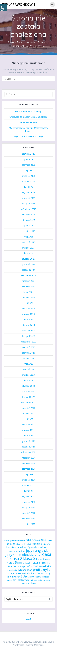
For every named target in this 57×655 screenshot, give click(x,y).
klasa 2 (16, 558)
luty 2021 (28, 491)
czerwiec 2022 (28, 413)
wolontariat (37, 580)
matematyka (42, 566)
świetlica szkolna (28, 583)
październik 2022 (28, 402)
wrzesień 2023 (28, 347)
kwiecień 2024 (28, 308)
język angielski (37, 550)
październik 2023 (28, 341)
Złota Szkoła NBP (28, 122)
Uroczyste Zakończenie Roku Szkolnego (29, 116)
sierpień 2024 (28, 286)
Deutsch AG (46, 544)
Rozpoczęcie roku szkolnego (28, 111)
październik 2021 (28, 452)
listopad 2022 (28, 397)
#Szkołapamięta (10, 541)
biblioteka (32, 540)
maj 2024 (28, 303)
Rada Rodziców (32, 573)
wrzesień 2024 (28, 281)
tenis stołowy (19, 580)
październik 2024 (28, 275)
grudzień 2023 (28, 330)
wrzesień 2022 (28, 408)
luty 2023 (28, 380)
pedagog (27, 570)
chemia (27, 544)
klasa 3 (29, 558)
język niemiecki (19, 554)
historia (22, 551)
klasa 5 (12, 562)
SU (23, 576)
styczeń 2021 (28, 496)
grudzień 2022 (28, 391)
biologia (19, 544)
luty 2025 (28, 253)
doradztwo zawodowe (16, 547)
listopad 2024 (28, 269)
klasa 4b (47, 559)
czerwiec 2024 (28, 297)
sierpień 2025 (28, 220)
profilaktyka (41, 569)
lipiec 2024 (28, 292)
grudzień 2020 (28, 502)
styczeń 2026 (28, 192)
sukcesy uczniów (33, 576)
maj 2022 (28, 419)
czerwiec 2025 (28, 231)
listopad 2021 (28, 446)
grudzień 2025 (28, 198)
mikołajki (17, 570)
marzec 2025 (28, 247)
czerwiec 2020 (28, 524)
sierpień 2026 (28, 153)
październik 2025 (28, 209)
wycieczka (47, 580)
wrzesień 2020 (28, 513)
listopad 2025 (28, 203)
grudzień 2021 (28, 441)
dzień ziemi (43, 547)
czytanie (35, 543)
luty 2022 (28, 435)
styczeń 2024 (28, 325)
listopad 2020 (28, 507)
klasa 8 (35, 563)
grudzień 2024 (28, 264)
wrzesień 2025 (28, 214)
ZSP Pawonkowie (18, 4)
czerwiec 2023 (28, 358)
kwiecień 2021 (28, 479)
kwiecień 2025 (28, 242)
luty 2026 (28, 187)
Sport (17, 576)
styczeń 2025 (28, 258)
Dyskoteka (32, 547)
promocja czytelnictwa (15, 573)
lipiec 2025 (28, 225)
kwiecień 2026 (28, 176)
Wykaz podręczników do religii (28, 136)
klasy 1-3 (45, 562)
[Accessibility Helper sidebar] (3, 7)
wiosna (29, 580)
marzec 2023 (28, 374)
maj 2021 (28, 474)
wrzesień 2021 (28, 457)
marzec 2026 (28, 181)
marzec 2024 (28, 314)
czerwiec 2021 (28, 468)
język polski (36, 555)
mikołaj (10, 570)
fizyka (16, 551)
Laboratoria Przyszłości (19, 566)
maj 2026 (28, 170)
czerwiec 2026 (28, 164)
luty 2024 (28, 319)
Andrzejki (21, 541)
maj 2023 (28, 363)
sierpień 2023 (28, 352)
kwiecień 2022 (28, 424)
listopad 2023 (28, 336)
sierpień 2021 (28, 463)
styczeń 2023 (28, 386)
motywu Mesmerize (35, 645)
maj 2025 (28, 236)
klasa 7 (27, 563)
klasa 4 (40, 559)
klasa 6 (20, 562)
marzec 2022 (28, 430)
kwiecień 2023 (28, 369)
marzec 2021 (28, 485)
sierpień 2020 (28, 518)
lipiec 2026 (28, 159)
